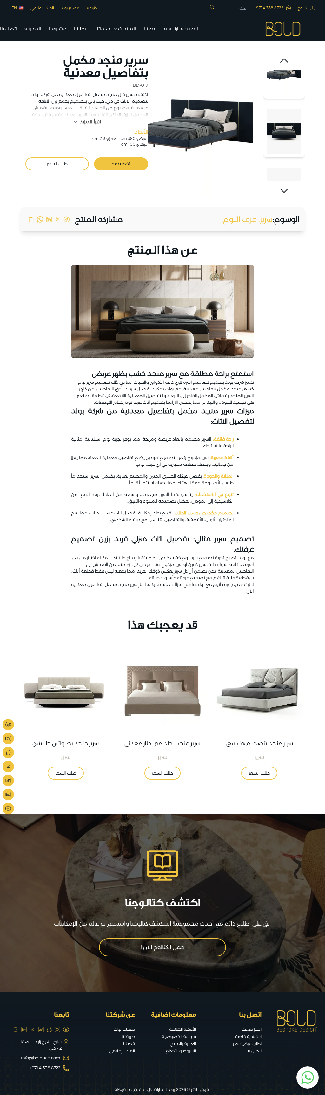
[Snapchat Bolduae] (8, 752)
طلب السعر (57, 164)
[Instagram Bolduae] (8, 738)
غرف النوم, (239, 219)
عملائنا (81, 28)
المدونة (32, 28)
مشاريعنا (57, 28)
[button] (284, 60)
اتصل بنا (8, 28)
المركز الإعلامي (42, 7)
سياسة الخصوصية (179, 1036)
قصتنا (150, 28)
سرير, (265, 219)
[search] (212, 7)
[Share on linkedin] (49, 219)
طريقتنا (91, 7)
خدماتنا (103, 28)
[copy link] (31, 219)
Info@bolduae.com (40, 1057)
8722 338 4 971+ (45, 1067)
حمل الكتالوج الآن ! (163, 947)
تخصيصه (121, 164)
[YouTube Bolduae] (15, 1029)
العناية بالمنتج (183, 1043)
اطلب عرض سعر (247, 1043)
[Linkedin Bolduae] (8, 794)
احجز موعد (252, 1029)
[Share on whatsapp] (40, 219)
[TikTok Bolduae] (8, 780)
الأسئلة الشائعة (182, 1029)
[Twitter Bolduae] (8, 766)
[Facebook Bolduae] (8, 724)
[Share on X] (58, 219)
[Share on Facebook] (66, 219)
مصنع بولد (70, 7)
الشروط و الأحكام (181, 1050)
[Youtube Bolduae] (8, 808)
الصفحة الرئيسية (181, 28)
